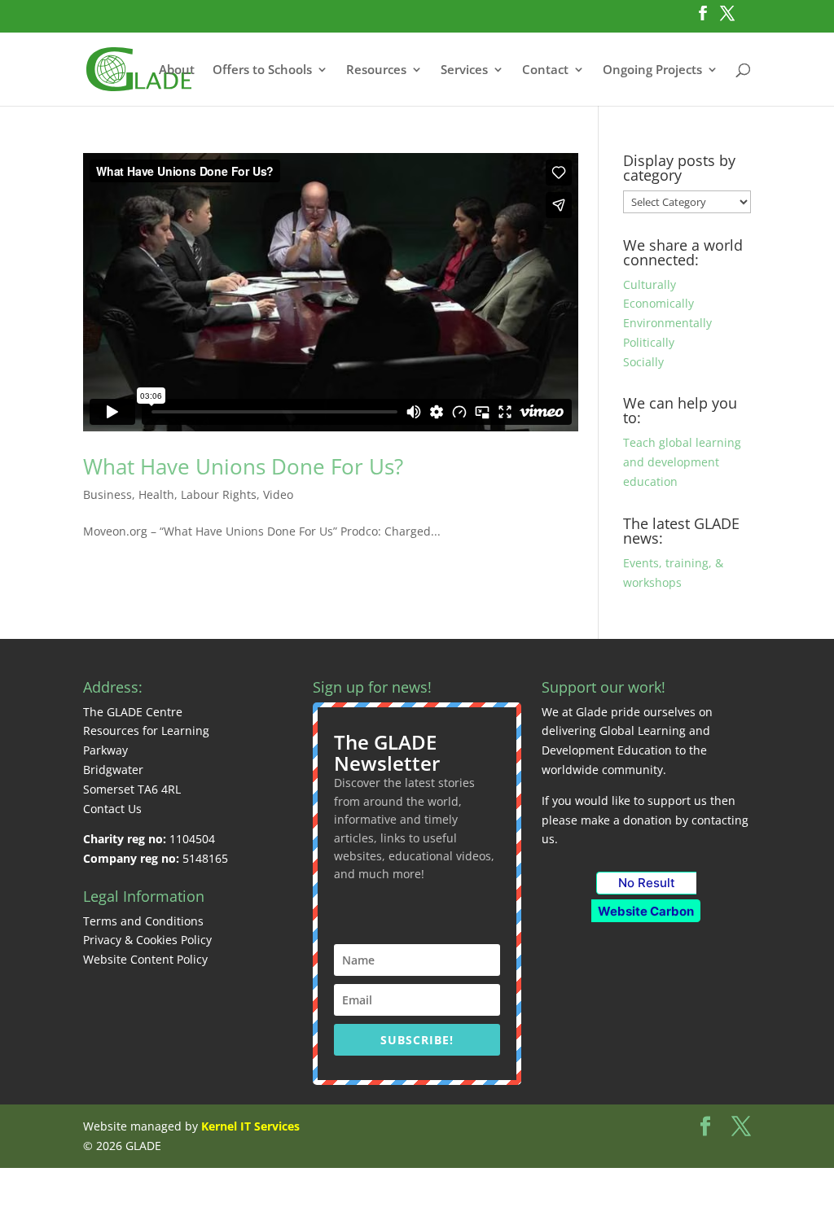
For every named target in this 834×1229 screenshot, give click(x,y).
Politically (648, 342)
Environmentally (667, 322)
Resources (376, 70)
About (177, 70)
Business (107, 494)
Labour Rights (219, 494)
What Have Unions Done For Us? (243, 466)
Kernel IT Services (250, 1126)
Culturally (649, 284)
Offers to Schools (262, 70)
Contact (545, 70)
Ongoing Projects (652, 70)
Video (278, 494)
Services (464, 70)
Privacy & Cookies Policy (147, 939)
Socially (643, 362)
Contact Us (112, 808)
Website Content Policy (145, 959)
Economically (658, 303)
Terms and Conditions (143, 921)
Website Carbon (646, 911)
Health (156, 494)
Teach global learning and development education (682, 462)
